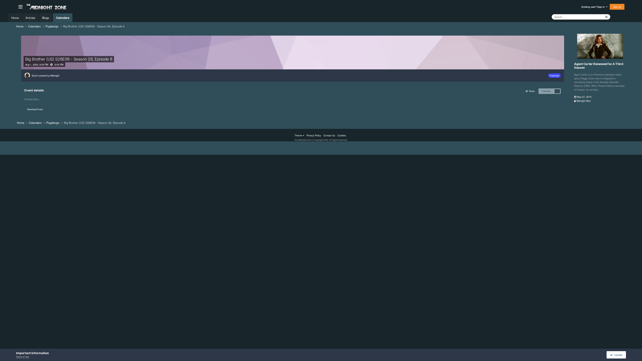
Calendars (62, 18)
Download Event (35, 109)
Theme (299, 135)
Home (15, 18)
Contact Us (329, 135)
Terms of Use (22, 356)
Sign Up (617, 6)
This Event (593, 16)
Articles (30, 18)
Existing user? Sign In (593, 6)
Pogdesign (554, 75)
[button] (20, 7)
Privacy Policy (313, 135)
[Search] (606, 17)
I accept (617, 354)
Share (530, 91)
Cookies (341, 135)
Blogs (45, 18)
